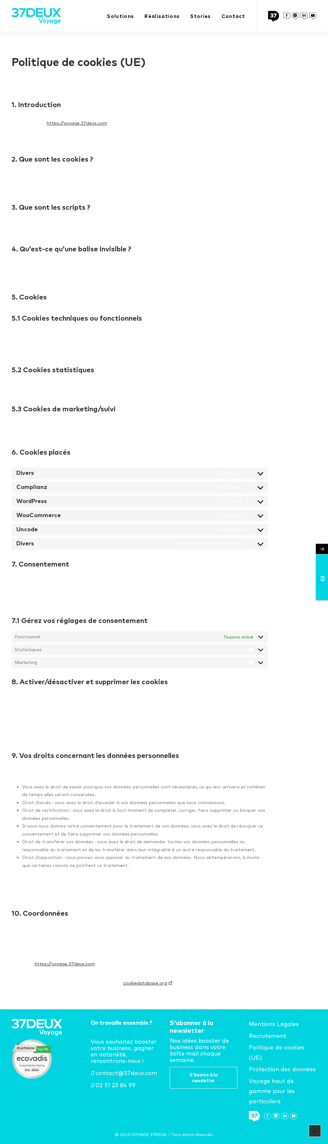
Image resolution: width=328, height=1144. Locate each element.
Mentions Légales (274, 1024)
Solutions (120, 16)
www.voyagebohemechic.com (175, 1128)
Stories (200, 16)
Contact (233, 16)
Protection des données (282, 1069)
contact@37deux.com (125, 1073)
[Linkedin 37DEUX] (304, 16)
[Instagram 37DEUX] (295, 16)
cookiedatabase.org (145, 983)
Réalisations (162, 16)
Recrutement (267, 1035)
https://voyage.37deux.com (77, 123)
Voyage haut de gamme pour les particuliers (272, 1091)
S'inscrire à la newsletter (204, 1077)
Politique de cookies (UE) (276, 1052)
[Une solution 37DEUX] (275, 16)
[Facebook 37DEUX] (287, 16)
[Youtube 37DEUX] (312, 16)
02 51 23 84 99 (114, 1085)
